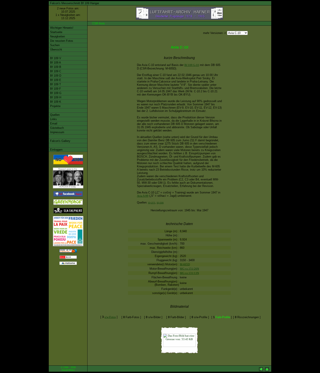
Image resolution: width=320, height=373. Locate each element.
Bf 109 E (55, 80)
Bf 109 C (55, 71)
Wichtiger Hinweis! (61, 27)
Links (53, 119)
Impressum (56, 132)
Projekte (55, 106)
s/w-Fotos (110, 317)
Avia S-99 (142, 195)
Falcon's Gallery (59, 141)
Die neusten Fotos (61, 40)
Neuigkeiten (57, 36)
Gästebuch (56, 127)
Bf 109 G (55, 93)
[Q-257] (151, 203)
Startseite (55, 32)
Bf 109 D (55, 75)
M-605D (185, 264)
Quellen (54, 114)
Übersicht (55, 49)
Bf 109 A (55, 62)
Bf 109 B (55, 67)
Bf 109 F (55, 88)
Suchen (54, 45)
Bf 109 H (55, 97)
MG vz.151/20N (189, 268)
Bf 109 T (55, 84)
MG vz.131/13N (189, 273)
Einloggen (55, 149)
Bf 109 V (55, 58)
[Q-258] (160, 203)
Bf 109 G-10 (191, 65)
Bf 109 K (55, 101)
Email (53, 123)
